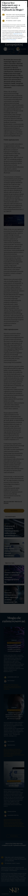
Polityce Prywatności (11, 39)
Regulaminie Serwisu (17, 33)
